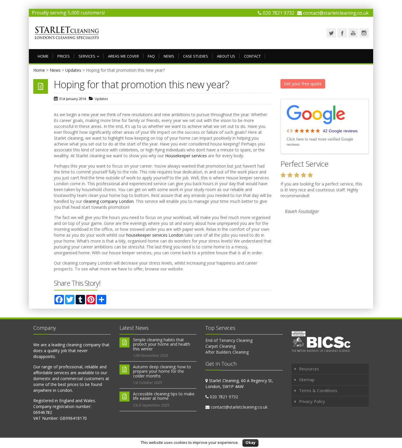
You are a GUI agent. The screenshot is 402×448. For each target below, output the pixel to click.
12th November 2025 (150, 355)
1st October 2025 (147, 382)
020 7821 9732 (278, 13)
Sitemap (307, 379)
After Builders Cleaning (227, 352)
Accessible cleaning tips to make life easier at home (164, 396)
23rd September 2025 (151, 405)
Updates (73, 70)
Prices (63, 56)
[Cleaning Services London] (66, 33)
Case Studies (195, 56)
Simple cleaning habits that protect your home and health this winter (161, 344)
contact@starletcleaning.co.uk (336, 13)
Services (87, 56)
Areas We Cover (123, 56)
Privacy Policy (312, 401)
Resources (309, 369)
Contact (252, 56)
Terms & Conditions (318, 390)
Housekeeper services (186, 155)
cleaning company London (108, 201)
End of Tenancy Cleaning (229, 340)
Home (43, 56)
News (169, 56)
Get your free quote (303, 83)
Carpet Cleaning (220, 346)
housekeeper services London (154, 235)
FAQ (151, 56)
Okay (250, 442)
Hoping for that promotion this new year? (141, 84)
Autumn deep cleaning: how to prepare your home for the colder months (162, 371)
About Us (226, 56)
